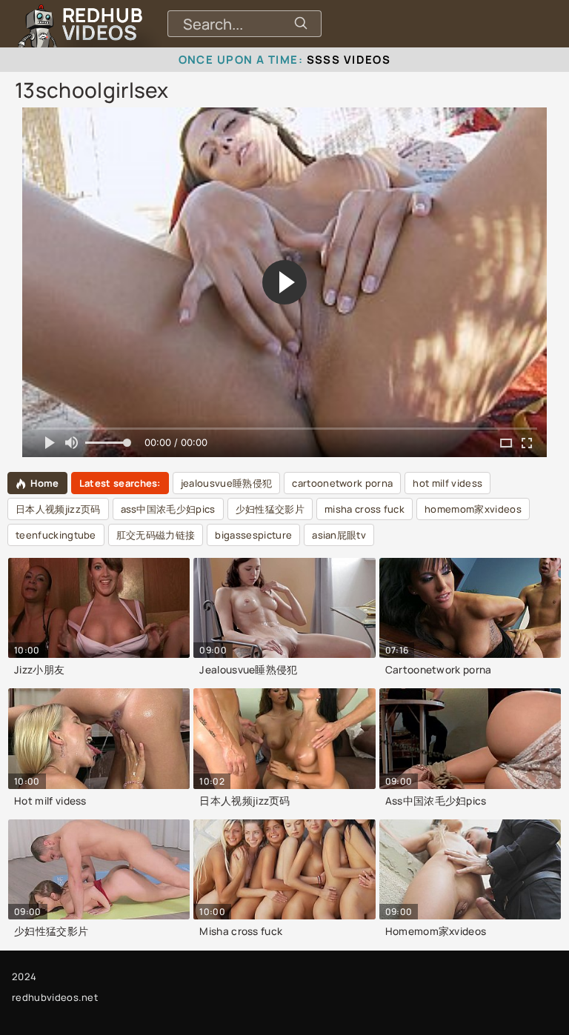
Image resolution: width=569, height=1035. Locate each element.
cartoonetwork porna (342, 483)
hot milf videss (447, 483)
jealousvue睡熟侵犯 (226, 483)
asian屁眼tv (339, 535)
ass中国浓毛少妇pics (168, 509)
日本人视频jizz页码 (58, 509)
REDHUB (102, 23)
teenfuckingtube (56, 535)
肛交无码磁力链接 (156, 535)
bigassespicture (253, 535)
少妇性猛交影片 (270, 509)
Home (44, 483)
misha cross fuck (365, 509)
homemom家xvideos (473, 509)
